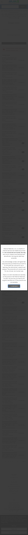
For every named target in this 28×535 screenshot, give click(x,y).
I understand (14, 286)
